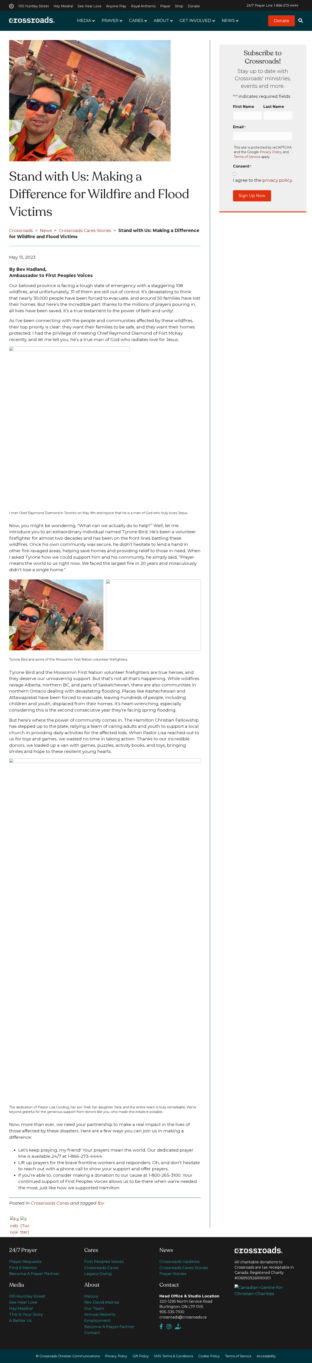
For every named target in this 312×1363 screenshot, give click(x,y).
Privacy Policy (271, 152)
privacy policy (277, 180)
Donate (194, 6)
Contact (92, 1332)
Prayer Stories (172, 1273)
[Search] (299, 21)
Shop (179, 6)
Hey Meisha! (63, 6)
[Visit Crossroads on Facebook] (163, 1327)
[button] (281, 21)
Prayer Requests (25, 1261)
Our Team (94, 1308)
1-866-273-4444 (286, 5)
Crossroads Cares (50, 1203)
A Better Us (20, 1320)
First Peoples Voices (104, 1261)
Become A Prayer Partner (34, 1273)
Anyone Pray (116, 6)
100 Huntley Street (33, 6)
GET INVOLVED (195, 20)
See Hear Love (89, 6)
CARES (136, 20)
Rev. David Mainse (101, 1302)
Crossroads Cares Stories (85, 230)
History (91, 1296)
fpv (101, 1203)
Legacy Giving (98, 1273)
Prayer (165, 6)
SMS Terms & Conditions (173, 1356)
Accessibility (266, 1356)
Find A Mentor (23, 1267)
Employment (97, 1320)
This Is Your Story (26, 1314)
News (46, 230)
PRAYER (110, 20)
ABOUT (161, 20)
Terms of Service (247, 157)
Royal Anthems (143, 6)
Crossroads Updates (179, 1261)
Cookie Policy (209, 1356)
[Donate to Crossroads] (179, 1327)
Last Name (273, 106)
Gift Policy (140, 1356)
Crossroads (21, 230)
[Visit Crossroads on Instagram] (171, 1327)
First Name (243, 106)
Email (239, 127)
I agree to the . (263, 180)
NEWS (228, 20)
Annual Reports (99, 1314)
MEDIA (84, 20)
